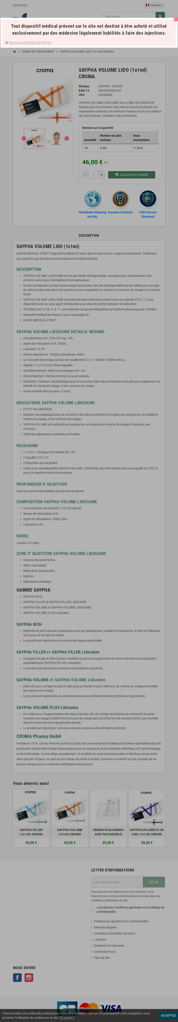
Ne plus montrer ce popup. (30, 42)
